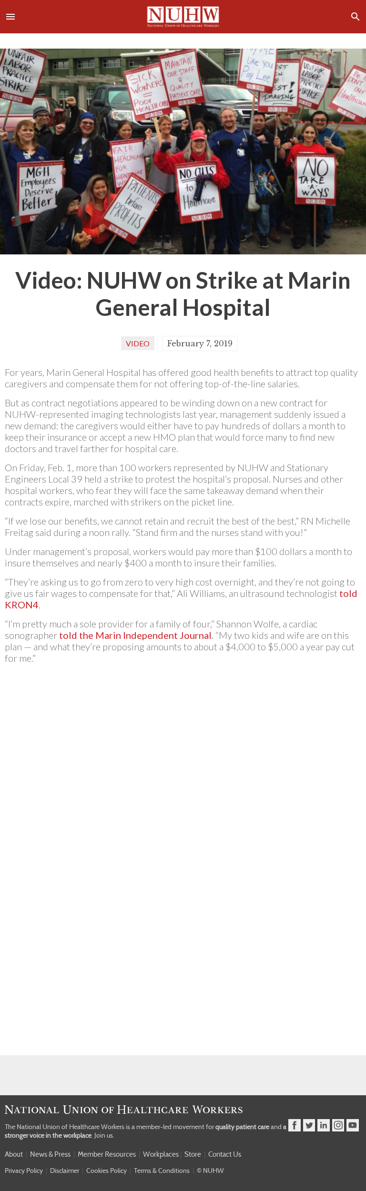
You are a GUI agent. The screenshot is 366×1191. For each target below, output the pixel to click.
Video (138, 343)
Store (192, 1154)
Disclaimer (64, 1170)
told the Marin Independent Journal (135, 635)
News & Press (50, 1154)
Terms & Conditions (162, 1170)
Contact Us (224, 1154)
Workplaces (161, 1154)
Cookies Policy (106, 1170)
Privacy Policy (24, 1170)
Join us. (104, 1135)
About (14, 1154)
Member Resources (107, 1154)
